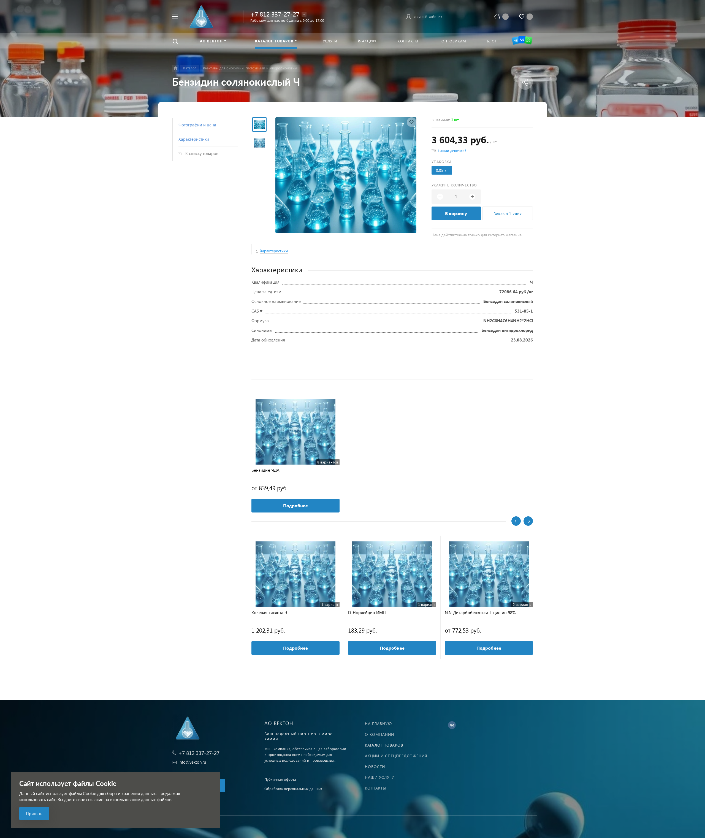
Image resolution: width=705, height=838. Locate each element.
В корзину (456, 213)
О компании (379, 734)
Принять (34, 813)
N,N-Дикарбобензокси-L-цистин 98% (480, 612)
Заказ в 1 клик (508, 213)
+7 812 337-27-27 (274, 14)
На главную (378, 723)
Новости (375, 766)
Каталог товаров (384, 745)
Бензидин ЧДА (265, 470)
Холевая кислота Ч (269, 612)
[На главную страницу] (200, 16)
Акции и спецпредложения (396, 755)
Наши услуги (380, 777)
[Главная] (175, 68)
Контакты (375, 788)
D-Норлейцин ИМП (367, 612)
